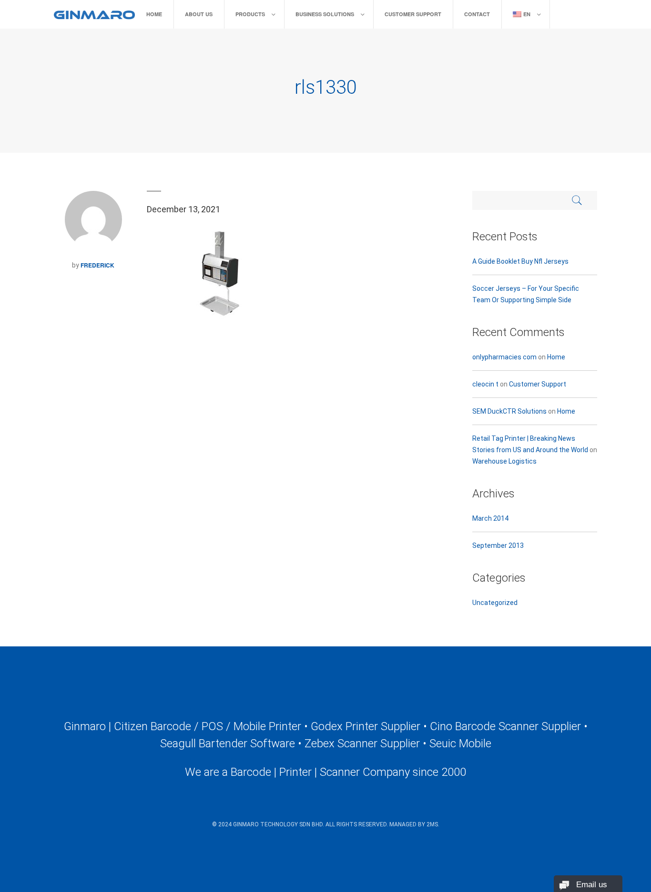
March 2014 (490, 518)
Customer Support (413, 14)
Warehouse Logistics (504, 461)
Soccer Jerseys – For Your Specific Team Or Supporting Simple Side (525, 294)
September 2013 (498, 545)
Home (154, 14)
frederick (97, 265)
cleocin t (485, 384)
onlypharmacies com (504, 357)
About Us (199, 14)
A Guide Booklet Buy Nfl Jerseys (520, 261)
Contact (477, 14)
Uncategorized (495, 602)
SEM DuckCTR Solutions (509, 411)
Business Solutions (324, 14)
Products (250, 14)
